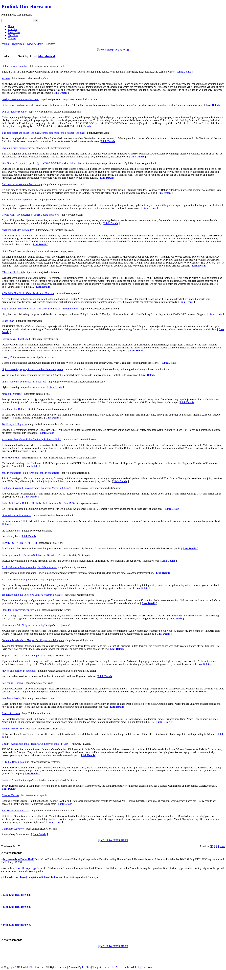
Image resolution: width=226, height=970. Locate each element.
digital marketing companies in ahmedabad (24, 381)
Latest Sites (14, 32)
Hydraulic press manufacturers (18, 148)
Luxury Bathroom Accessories (18, 357)
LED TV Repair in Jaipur (15, 762)
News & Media (35, 43)
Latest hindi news (11, 713)
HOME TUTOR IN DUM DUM (19, 542)
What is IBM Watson (13, 728)
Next (222, 846)
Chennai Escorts (10, 795)
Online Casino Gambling (15, 66)
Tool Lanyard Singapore (14, 424)
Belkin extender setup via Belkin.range (22, 184)
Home (11, 26)
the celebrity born (11, 530)
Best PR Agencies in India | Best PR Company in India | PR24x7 (36, 743)
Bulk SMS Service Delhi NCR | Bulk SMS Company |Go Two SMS (38, 503)
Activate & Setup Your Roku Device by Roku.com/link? (31, 439)
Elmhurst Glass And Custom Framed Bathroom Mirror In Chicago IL (38, 488)
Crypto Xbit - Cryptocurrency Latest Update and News (30, 214)
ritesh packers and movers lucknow (20, 99)
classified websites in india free (18, 229)
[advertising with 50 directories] (113, 840)
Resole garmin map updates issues (19, 199)
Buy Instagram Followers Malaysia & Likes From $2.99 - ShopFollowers (40, 308)
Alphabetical (46, 56)
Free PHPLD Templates (119, 967)
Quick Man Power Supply (15, 251)
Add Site (12, 29)
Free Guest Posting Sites (14, 698)
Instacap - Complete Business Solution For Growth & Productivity (36, 555)
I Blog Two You (143, 967)
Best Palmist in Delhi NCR (16, 409)
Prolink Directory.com (26, 6)
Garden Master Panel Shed (16, 339)
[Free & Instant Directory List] (113, 49)
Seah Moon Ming (11, 457)
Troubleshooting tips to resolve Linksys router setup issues (32, 594)
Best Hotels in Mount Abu (15, 810)
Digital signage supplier (14, 111)
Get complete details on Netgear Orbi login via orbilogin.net (33, 640)
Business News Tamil (13, 780)
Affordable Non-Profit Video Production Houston (28, 293)
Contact (12, 38)
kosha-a (6, 78)
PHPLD (86, 967)
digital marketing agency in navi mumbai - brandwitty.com (32, 369)
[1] (211, 846)
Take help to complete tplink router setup (23, 579)
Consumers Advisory (13, 828)
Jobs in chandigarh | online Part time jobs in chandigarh (30, 472)
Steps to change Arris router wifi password (24, 655)
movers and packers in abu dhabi (19, 670)
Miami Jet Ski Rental (13, 272)
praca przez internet (12, 393)
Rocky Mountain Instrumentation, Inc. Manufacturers (29, 567)
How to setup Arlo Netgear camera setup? (23, 625)
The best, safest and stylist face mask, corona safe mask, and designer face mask (43, 132)
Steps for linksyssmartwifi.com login (21, 610)
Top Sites (13, 35)
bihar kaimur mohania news (16, 515)
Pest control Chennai (12, 683)
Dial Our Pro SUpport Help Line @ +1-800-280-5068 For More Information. (42, 163)
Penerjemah (8, 320)
